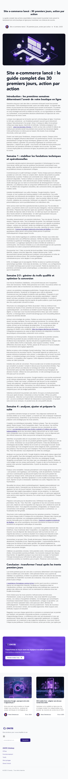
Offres (5, 751)
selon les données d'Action (22, 127)
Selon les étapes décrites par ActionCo (45, 329)
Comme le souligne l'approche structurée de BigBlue (33, 229)
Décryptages (7, 760)
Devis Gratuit (7, 763)
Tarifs (4, 757)
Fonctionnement (8, 754)
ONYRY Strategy (8, 748)
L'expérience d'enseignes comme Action (20, 583)
